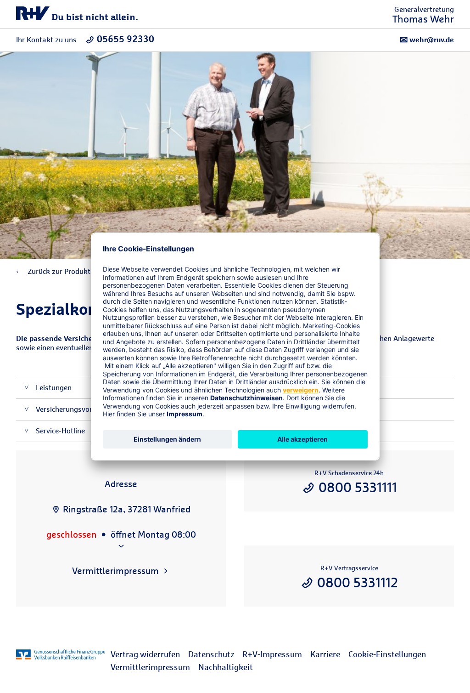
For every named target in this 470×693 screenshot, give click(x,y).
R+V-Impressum (272, 654)
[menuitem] (149, 654)
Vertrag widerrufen (145, 654)
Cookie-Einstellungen (387, 654)
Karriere (325, 654)
